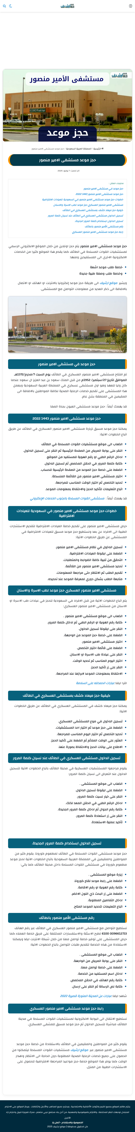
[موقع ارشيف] (67, 5)
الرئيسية (97, 149)
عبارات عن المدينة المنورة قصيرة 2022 (86, 996)
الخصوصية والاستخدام (72, 1122)
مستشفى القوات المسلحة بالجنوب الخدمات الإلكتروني (67, 498)
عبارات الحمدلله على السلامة (95, 683)
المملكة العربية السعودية (78, 149)
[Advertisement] (67, 41)
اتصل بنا (56, 1122)
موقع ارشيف (108, 283)
